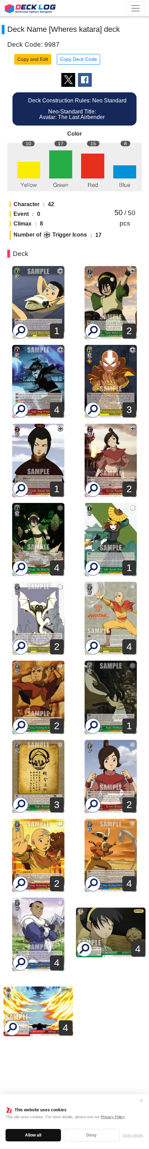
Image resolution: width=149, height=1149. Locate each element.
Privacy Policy (112, 1117)
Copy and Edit (32, 59)
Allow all (33, 1135)
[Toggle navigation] (135, 8)
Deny (91, 1135)
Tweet (68, 80)
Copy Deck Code (78, 59)
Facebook (85, 80)
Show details (132, 1135)
